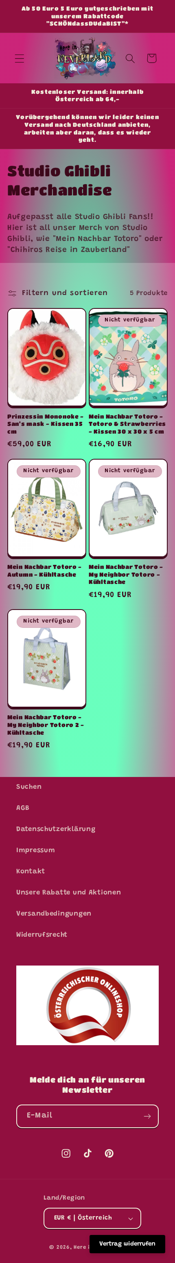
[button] (20, 58)
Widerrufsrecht (42, 935)
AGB (23, 808)
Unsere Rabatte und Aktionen (68, 893)
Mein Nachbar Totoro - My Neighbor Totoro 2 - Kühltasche (45, 725)
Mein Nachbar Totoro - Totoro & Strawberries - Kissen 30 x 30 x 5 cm (127, 424)
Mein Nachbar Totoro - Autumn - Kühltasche (44, 570)
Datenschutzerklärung (55, 829)
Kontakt (30, 871)
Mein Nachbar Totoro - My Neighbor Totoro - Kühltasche (126, 574)
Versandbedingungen (54, 914)
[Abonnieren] (147, 1116)
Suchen (29, 787)
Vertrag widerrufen (127, 1244)
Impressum (35, 850)
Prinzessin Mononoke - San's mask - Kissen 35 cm (45, 424)
